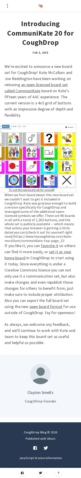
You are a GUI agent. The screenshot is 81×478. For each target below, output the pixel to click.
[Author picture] (40, 374)
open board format (45, 306)
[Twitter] (40, 472)
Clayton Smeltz (40, 392)
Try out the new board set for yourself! (31, 190)
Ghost (51, 439)
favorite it (49, 245)
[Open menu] (7, 5)
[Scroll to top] (58, 472)
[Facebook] (22, 472)
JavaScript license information (40, 458)
